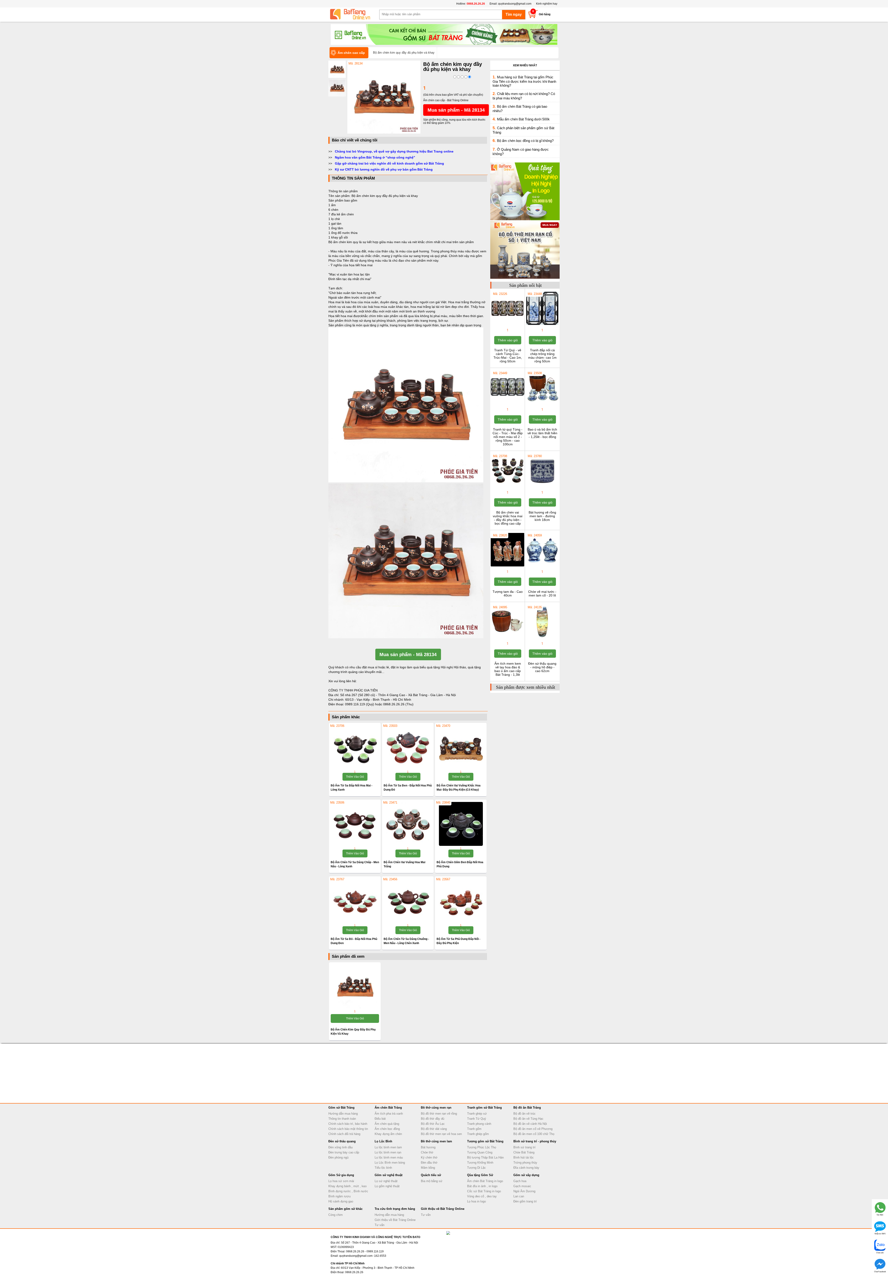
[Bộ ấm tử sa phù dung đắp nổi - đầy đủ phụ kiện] (461, 901)
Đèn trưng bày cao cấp (343, 1152)
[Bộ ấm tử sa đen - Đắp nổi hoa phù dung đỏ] (408, 747)
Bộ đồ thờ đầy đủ (432, 1118)
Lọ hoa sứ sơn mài (341, 1181)
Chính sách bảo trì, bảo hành (347, 1123)
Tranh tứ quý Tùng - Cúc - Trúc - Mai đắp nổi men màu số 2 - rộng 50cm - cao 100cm (508, 437)
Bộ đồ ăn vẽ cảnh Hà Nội (530, 1123)
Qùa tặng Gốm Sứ (480, 1175)
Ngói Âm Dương (524, 1191)
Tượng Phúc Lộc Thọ (481, 1147)
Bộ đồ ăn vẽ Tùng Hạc (528, 1118)
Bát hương (428, 1147)
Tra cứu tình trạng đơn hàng (395, 1209)
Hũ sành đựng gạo (340, 1201)
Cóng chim (335, 1215)
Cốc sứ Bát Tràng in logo (484, 1191)
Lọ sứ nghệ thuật (386, 1181)
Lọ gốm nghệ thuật (387, 1186)
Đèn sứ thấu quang (342, 1141)
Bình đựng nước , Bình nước (348, 1191)
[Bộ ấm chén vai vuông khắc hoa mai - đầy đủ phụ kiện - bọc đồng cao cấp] (507, 486)
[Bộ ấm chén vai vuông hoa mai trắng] (408, 824)
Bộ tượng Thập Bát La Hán (485, 1157)
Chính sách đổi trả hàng (344, 1134)
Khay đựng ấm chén (388, 1134)
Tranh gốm (474, 1129)
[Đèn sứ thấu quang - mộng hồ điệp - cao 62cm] (542, 637)
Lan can (518, 1196)
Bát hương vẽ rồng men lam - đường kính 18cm (542, 516)
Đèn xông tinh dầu (340, 1147)
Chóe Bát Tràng (523, 1152)
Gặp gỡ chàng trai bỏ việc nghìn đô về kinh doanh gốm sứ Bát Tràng (389, 163)
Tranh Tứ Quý (476, 1118)
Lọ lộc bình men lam (388, 1147)
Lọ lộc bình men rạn (388, 1152)
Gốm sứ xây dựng (526, 1175)
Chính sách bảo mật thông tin (348, 1129)
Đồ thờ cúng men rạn (436, 1107)
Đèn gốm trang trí (525, 1201)
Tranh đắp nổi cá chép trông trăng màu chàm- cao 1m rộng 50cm (542, 355)
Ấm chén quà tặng (387, 1123)
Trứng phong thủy (525, 1162)
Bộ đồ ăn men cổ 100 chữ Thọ (533, 1134)
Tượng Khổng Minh (480, 1162)
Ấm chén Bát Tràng (388, 1107)
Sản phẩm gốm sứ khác (345, 1209)
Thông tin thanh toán (342, 1118)
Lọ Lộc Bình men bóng (390, 1162)
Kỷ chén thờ (429, 1157)
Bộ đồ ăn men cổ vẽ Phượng (532, 1129)
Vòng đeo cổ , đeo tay (482, 1196)
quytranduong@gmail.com (514, 3)
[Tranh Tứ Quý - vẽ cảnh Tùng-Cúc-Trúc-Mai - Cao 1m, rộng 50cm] (507, 324)
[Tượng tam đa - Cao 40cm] (507, 566)
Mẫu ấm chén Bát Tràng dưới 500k (523, 119)
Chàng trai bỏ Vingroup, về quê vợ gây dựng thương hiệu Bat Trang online (394, 151)
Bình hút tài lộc (523, 1157)
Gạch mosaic (522, 1186)
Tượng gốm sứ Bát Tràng (485, 1141)
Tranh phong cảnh (479, 1123)
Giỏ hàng (544, 14)
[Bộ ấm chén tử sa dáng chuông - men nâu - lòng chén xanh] (408, 901)
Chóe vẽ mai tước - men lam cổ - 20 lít (542, 593)
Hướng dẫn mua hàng (343, 1113)
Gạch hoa (519, 1181)
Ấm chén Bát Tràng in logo (485, 1181)
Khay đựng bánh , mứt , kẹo (347, 1186)
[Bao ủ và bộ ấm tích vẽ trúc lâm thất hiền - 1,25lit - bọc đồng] (542, 403)
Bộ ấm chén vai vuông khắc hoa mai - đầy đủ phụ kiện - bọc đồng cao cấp (507, 518)
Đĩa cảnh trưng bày (526, 1167)
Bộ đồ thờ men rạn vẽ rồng (439, 1113)
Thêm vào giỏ (355, 776)
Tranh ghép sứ (477, 1113)
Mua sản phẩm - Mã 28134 (456, 110)
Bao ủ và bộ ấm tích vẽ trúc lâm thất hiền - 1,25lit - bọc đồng (542, 433)
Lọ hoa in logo (476, 1201)
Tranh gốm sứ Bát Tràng (484, 1107)
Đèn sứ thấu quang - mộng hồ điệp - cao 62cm (542, 667)
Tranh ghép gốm (478, 1134)
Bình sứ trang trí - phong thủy (534, 1141)
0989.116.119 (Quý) (360, 704)
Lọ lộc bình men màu (389, 1157)
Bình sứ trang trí (524, 1147)
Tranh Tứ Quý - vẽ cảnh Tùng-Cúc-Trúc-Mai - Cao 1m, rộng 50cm (507, 355)
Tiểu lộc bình (383, 1167)
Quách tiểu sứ (431, 1175)
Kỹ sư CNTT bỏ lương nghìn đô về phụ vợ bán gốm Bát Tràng (384, 169)
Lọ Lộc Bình (383, 1141)
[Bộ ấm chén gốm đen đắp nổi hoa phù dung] (461, 824)
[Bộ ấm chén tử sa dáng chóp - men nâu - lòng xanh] (355, 824)
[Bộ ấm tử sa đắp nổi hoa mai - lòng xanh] (355, 747)
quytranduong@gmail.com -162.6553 (362, 1255)
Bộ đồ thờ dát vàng (434, 1129)
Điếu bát (380, 1118)
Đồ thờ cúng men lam (436, 1141)
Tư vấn (379, 1225)
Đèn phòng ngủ (338, 1157)
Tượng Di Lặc (476, 1167)
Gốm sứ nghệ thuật (388, 1175)
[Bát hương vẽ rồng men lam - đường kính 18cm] (542, 486)
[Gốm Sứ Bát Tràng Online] (353, 14)
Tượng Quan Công (479, 1152)
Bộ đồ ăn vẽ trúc (524, 1113)
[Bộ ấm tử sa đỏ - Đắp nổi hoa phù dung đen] (355, 901)
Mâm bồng (428, 1167)
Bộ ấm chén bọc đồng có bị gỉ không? (525, 141)
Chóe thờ (427, 1152)
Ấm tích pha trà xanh (389, 1113)
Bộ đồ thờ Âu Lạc (433, 1123)
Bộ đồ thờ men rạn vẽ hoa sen (441, 1134)
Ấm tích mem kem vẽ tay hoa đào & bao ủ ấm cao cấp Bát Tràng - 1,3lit (507, 669)
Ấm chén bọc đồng (387, 1129)
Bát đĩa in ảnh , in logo (482, 1186)
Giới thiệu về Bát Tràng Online (395, 1220)
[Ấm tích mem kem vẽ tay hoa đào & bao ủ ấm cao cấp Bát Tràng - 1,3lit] (507, 637)
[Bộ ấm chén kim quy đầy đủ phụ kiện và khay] (383, 132)
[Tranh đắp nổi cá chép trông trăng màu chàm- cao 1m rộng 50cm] (542, 324)
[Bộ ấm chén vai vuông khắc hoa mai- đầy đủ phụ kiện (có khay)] (461, 747)
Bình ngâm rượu (339, 1196)
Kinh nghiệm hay (546, 3)
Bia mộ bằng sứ (431, 1181)
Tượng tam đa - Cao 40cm (508, 593)
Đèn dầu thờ (429, 1162)
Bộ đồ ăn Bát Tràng (527, 1107)
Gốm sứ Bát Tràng (341, 1107)
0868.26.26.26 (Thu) (398, 704)
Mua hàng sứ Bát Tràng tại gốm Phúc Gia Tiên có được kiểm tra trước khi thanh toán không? (524, 81)
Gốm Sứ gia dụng (341, 1175)
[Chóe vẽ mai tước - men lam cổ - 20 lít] (542, 566)
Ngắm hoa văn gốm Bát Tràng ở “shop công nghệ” (375, 157)
